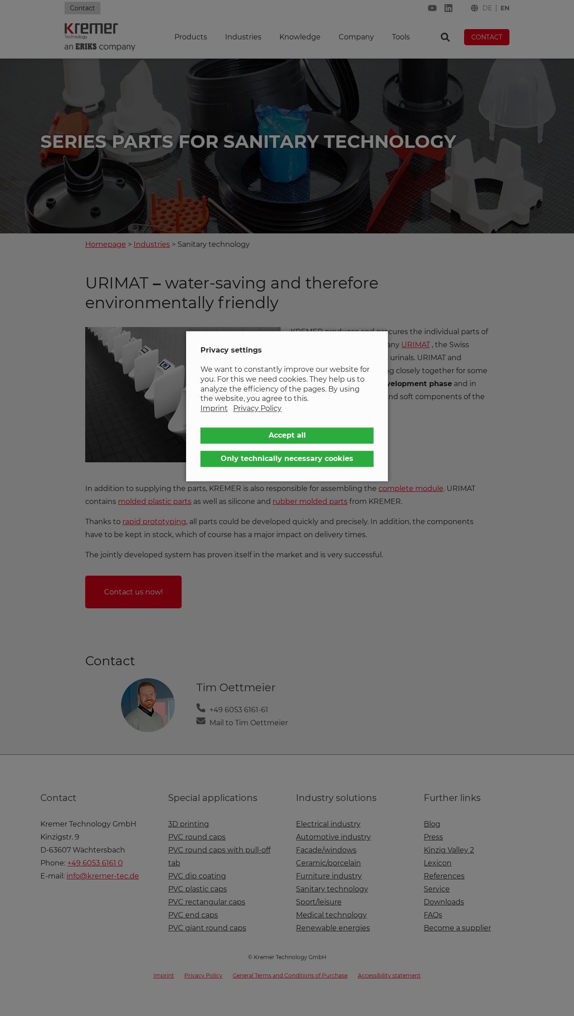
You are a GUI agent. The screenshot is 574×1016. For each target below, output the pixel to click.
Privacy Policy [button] (257, 408)
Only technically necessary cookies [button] (287, 459)
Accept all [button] (287, 435)
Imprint (214, 408)
